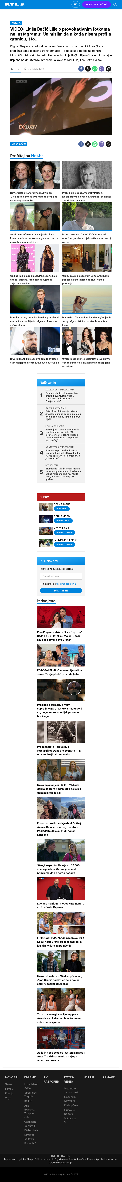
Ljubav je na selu (69, 1111)
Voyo (8, 1098)
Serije (8, 1084)
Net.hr (37, 155)
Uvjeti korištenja (25, 1159)
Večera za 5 (70, 1120)
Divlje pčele (31, 1130)
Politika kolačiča (77, 1159)
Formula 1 (30, 1143)
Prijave (109, 1077)
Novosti (11, 1077)
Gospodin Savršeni (30, 1123)
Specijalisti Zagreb (30, 1094)
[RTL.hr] (14, 4)
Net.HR (89, 1077)
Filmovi (9, 1088)
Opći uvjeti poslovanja (60, 1162)
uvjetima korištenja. (66, 583)
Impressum (9, 1159)
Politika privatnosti (44, 1159)
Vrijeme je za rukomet (71, 1090)
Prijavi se (61, 590)
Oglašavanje (61, 1159)
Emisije (9, 1093)
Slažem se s (59, 583)
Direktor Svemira (29, 1136)
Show (44, 497)
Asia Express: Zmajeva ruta (29, 1111)
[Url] (108, 69)
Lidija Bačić (18, 143)
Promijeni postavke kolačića (102, 1159)
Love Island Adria (31, 1086)
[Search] (115, 4)
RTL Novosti (49, 561)
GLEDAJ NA (92, 4)
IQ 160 (28, 1101)
